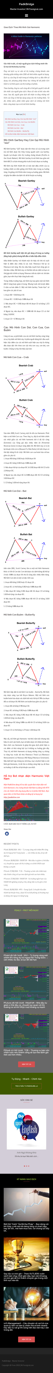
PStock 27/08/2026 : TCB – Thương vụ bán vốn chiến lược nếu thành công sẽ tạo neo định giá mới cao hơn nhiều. (26, 1052)
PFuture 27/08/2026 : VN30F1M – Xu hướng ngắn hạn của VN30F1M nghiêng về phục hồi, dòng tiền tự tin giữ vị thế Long (25, 882)
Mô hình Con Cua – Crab (16, 125)
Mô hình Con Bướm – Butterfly (18, 131)
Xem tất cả (26, 1064)
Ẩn (24, 114)
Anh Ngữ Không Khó (26, 1152)
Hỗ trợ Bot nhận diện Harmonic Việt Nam (19, 134)
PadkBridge (26, 4)
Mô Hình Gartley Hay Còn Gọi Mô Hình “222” (20, 119)
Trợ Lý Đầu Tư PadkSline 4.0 (26, 1086)
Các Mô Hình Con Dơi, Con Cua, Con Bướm (20, 122)
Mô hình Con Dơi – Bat (15, 128)
